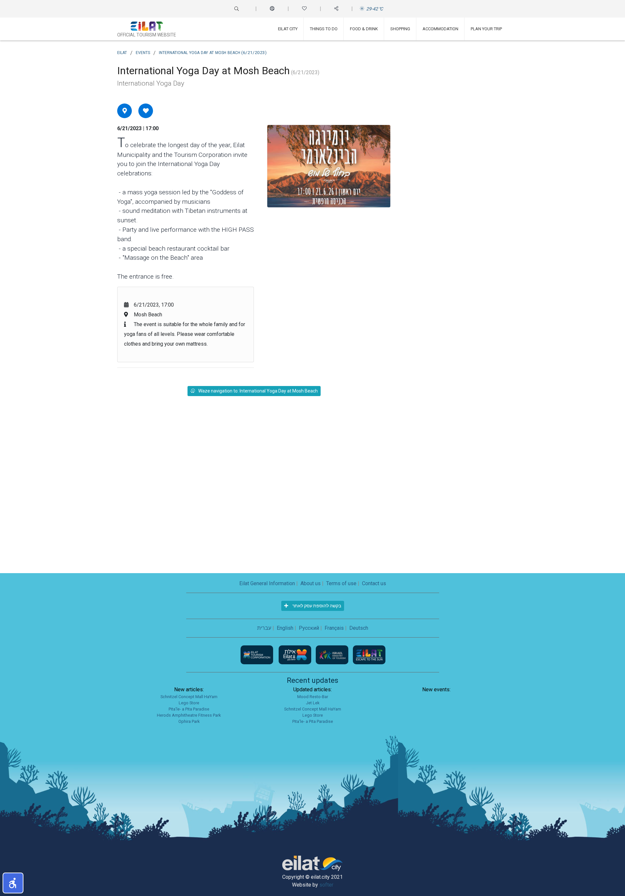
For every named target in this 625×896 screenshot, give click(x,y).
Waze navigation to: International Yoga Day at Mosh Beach (258, 390)
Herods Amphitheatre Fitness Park (189, 715)
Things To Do (324, 28)
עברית (264, 628)
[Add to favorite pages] (146, 111)
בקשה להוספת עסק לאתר (316, 605)
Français (334, 628)
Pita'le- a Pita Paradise (189, 709)
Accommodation (440, 28)
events (143, 52)
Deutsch (358, 628)
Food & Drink (364, 28)
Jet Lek (312, 702)
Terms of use (341, 583)
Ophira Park (189, 721)
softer (326, 885)
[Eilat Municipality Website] (295, 654)
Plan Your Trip (486, 28)
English (285, 628)
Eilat (122, 52)
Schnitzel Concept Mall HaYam (188, 696)
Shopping (400, 28)
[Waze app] (124, 111)
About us (310, 583)
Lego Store (189, 702)
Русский (309, 628)
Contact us (374, 583)
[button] (13, 883)
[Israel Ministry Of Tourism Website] (332, 654)
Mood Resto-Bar (312, 696)
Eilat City (288, 28)
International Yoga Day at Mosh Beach (213, 52)
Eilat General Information (267, 583)
